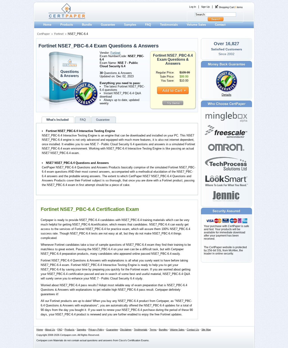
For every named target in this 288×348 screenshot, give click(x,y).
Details (226, 94)
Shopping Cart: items (230, 7)
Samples (130, 24)
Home (47, 24)
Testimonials (169, 24)
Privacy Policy (96, 329)
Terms (153, 329)
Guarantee (108, 24)
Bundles (163, 329)
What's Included (57, 119)
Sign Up (205, 6)
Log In (192, 6)
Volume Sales (196, 24)
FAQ (148, 24)
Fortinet (58, 34)
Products (66, 24)
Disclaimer (126, 329)
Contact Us (193, 329)
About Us (50, 329)
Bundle (87, 24)
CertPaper (43, 34)
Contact (220, 24)
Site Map (206, 329)
